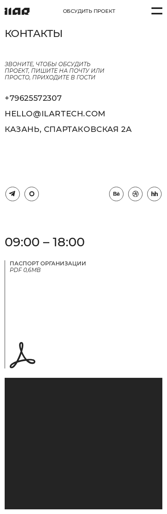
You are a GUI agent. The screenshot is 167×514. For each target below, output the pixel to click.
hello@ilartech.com (55, 113)
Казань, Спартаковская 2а (68, 129)
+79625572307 (33, 98)
